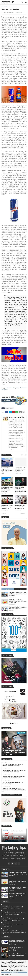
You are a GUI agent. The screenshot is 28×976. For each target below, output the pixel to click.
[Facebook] (6, 412)
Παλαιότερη (23, 513)
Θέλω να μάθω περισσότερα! (20, 970)
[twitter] (13, 449)
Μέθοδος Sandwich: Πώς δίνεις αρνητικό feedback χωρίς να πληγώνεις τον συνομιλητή (18, 601)
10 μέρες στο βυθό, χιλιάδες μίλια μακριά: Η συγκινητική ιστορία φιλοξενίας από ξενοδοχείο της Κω (14, 790)
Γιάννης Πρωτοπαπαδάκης (17, 417)
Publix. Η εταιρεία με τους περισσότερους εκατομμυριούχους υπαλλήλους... (7, 489)
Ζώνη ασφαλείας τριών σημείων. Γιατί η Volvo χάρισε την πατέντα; (20, 507)
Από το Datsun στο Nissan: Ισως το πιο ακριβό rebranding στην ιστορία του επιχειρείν (13, 765)
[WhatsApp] (16, 412)
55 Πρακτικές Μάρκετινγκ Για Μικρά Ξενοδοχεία (13, 837)
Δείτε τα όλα (24, 454)
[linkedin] (11, 449)
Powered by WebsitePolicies (6, 974)
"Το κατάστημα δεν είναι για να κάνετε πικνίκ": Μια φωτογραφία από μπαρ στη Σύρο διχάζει (18, 594)
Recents (20, 589)
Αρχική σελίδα (4, 6)
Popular (8, 589)
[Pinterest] (13, 412)
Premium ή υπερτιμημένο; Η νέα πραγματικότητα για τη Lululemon (7, 507)
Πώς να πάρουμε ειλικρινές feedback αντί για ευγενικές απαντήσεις (13, 783)
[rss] (15, 449)
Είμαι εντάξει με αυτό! (14, 972)
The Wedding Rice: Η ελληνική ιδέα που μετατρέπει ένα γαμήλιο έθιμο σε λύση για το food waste (7, 470)
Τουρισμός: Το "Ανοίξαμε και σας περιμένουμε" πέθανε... (16, 948)
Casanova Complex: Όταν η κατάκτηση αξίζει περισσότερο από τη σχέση (17, 954)
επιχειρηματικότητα (13, 6)
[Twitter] (10, 412)
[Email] (20, 412)
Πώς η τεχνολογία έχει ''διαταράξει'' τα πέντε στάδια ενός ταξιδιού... (17, 608)
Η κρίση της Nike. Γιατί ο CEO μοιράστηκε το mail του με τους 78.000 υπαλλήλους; (20, 469)
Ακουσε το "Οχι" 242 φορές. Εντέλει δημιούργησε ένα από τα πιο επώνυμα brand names (20, 489)
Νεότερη (4, 513)
